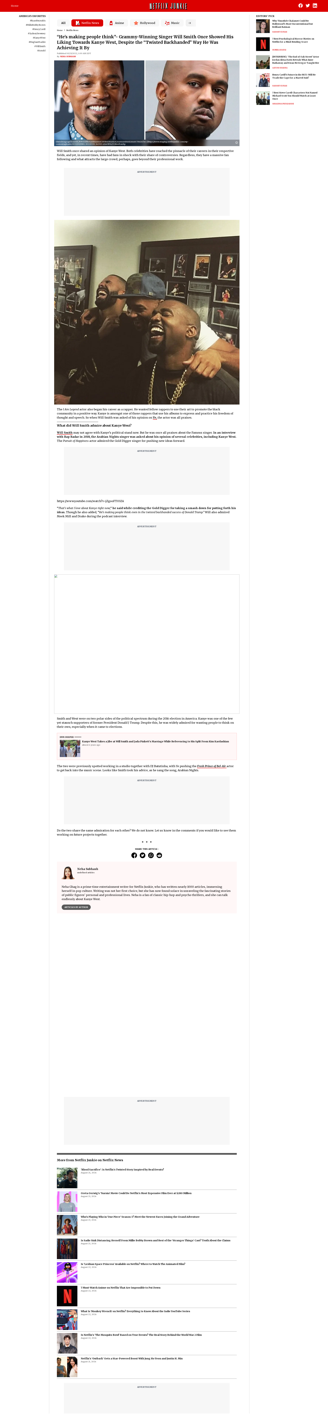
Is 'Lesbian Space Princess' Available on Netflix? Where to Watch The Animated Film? (133, 1178)
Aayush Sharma (280, 68)
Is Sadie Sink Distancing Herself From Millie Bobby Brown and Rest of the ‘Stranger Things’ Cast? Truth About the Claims (155, 1154)
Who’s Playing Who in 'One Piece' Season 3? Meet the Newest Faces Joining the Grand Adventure (140, 1131)
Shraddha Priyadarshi (283, 104)
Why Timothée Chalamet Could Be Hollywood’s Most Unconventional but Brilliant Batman (292, 24)
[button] (237, 142)
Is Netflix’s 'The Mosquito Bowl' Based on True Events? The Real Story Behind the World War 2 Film (141, 1249)
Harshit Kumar (279, 32)
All (63, 23)
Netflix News (72, 30)
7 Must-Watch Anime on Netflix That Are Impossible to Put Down (120, 1202)
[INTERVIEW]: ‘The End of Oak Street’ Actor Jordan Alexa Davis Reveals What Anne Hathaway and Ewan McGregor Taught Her (295, 59)
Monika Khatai (279, 50)
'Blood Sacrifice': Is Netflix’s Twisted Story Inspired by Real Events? (122, 1084)
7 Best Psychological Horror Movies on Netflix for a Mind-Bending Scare (293, 40)
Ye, (155, 417)
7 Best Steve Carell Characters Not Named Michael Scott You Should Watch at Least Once (294, 95)
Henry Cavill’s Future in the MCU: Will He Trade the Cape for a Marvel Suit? (294, 76)
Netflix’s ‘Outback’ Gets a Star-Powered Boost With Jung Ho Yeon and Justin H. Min (132, 1272)
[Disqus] (147, 965)
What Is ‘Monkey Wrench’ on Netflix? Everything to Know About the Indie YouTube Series (135, 1225)
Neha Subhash (68, 56)
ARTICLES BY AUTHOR (76, 907)
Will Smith (65, 432)
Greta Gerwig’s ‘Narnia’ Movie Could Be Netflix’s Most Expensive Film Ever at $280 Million (136, 1107)
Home (14, 5)
